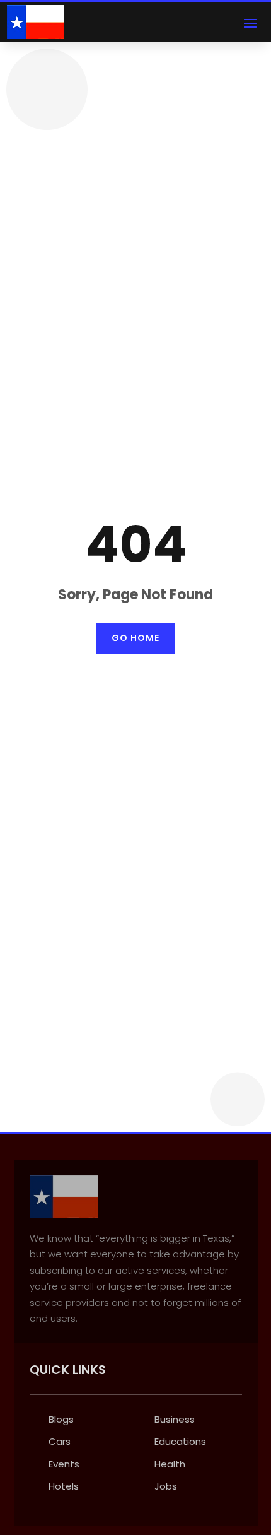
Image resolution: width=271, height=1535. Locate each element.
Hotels (64, 1486)
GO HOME (135, 638)
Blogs (61, 1419)
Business (174, 1419)
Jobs (165, 1486)
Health (169, 1464)
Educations (180, 1441)
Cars (60, 1441)
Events (64, 1464)
